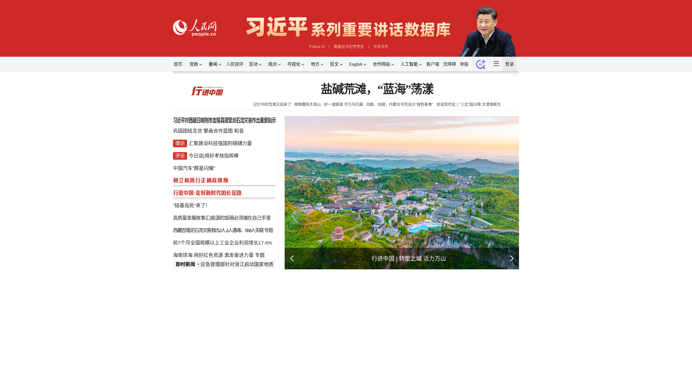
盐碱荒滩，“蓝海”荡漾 (377, 89)
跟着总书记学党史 (349, 46)
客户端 (432, 64)
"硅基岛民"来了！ (191, 205)
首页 (178, 64)
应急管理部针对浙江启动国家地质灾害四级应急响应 (256, 264)
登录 (509, 64)
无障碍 (449, 64)
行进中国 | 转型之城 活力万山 (409, 258)
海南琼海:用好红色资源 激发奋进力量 (213, 255)
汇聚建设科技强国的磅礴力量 (220, 143)
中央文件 (380, 46)
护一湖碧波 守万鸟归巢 (343, 104)
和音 (239, 131)
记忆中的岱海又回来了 (272, 104)
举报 (464, 64)
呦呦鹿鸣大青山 (307, 104)
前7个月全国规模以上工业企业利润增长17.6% (222, 243)
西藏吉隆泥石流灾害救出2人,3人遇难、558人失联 (218, 230)
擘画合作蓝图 (218, 131)
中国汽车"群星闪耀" (194, 168)
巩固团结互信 (187, 131)
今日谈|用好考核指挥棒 (214, 156)
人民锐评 (234, 64)
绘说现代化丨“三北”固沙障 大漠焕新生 (469, 104)
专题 (268, 230)
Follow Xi (317, 46)
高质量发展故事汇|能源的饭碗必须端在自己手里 (222, 218)
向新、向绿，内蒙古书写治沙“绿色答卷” (399, 104)
